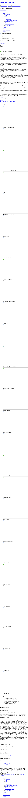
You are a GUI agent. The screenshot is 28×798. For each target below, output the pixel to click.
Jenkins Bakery (7, 2)
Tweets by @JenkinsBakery (9, 755)
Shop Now (2, 43)
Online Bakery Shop (9, 24)
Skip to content (3, 10)
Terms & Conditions (7, 766)
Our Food (5, 15)
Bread (6, 16)
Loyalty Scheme (6, 30)
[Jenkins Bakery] (10, 6)
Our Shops (5, 22)
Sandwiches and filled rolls (11, 20)
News (4, 28)
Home (4, 13)
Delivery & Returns (7, 763)
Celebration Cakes (9, 21)
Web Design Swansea (9, 774)
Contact (4, 31)
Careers (4, 27)
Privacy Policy (6, 764)
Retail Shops (8, 25)
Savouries (7, 18)
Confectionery (8, 19)
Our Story (7, 14)
